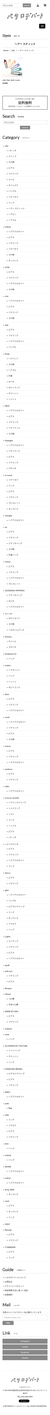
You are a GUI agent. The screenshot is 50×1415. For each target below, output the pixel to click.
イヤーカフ (13, 197)
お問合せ (8, 1282)
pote (7, 1103)
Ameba (25, 1358)
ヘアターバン (14, 670)
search (27, 5)
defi (6, 325)
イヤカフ (12, 924)
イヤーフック (14, 428)
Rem (7, 694)
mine (7, 1034)
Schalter (8, 516)
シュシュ (12, 399)
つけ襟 (11, 999)
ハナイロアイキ (12, 844)
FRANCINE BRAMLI (14, 1069)
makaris (8, 1029)
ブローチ (12, 468)
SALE (7, 1224)
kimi (6, 1144)
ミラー (11, 814)
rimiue (7, 562)
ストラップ (13, 941)
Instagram (25, 1341)
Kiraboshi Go (10, 654)
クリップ (12, 156)
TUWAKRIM (10, 1247)
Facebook (25, 1352)
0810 (7, 406)
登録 (8, 1323)
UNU (7, 786)
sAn (13, 50)
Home (5, 50)
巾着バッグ (13, 555)
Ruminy (8, 637)
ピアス (11, 168)
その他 (11, 162)
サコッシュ (13, 393)
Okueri (8, 994)
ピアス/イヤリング (16, 906)
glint (7, 890)
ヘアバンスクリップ (17, 802)
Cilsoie (8, 227)
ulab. (7, 1115)
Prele (7, 354)
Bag (10, 1108)
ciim (6, 296)
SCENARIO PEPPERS (14, 590)
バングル (12, 191)
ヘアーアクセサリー (17, 722)
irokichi (8, 1155)
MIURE (8, 1167)
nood (7, 717)
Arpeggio (9, 440)
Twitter (25, 1347)
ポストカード (14, 618)
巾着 (10, 376)
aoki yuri (8, 971)
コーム (11, 179)
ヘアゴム (12, 220)
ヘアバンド (13, 358)
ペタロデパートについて (15, 1277)
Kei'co (7, 873)
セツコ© (8, 614)
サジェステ (13, 185)
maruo (8, 746)
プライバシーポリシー (14, 1286)
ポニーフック (14, 387)
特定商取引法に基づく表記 (16, 1290)
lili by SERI (9, 1190)
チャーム (12, 641)
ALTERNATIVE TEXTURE (16, 1046)
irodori (8, 665)
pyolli (7, 965)
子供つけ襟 (13, 1004)
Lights (7, 936)
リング (11, 203)
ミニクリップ (14, 808)
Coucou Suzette (12, 798)
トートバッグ (14, 1050)
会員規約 (8, 1295)
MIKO (7, 1092)
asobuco (8, 769)
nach (7, 1201)
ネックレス (13, 260)
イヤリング (13, 174)
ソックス (12, 826)
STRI (7, 267)
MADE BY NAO (11, 1011)
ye (6, 527)
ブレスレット (14, 503)
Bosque (8, 988)
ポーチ (11, 382)
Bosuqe (8, 1230)
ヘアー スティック (16, 208)
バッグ (11, 658)
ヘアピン (12, 214)
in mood (8, 475)
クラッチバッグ (15, 543)
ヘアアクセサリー (16, 231)
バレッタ (12, 150)
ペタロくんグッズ (16, 630)
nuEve (8, 1178)
